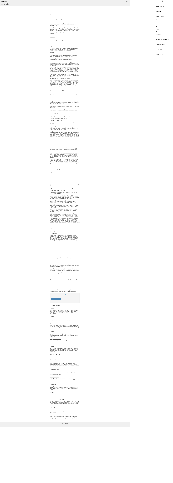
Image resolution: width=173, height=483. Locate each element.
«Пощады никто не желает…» (160, 54)
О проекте (62, 423)
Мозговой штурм (54, 407)
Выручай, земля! (158, 46)
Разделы (66, 423)
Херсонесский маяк (159, 26)
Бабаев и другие (158, 34)
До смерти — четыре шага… (160, 41)
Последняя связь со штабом (160, 24)
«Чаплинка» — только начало (160, 16)
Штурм (52, 308)
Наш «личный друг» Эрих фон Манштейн (162, 39)
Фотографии (158, 57)
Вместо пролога (158, 8)
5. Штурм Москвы (54, 377)
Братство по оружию (159, 51)
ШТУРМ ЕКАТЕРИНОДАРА (57, 399)
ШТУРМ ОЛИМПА (55, 354)
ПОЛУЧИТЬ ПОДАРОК (56, 299)
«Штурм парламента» (55, 339)
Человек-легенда (158, 36)
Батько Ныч (158, 29)
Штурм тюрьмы (54, 384)
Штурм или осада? (55, 369)
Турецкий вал (158, 19)
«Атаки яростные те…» (159, 21)
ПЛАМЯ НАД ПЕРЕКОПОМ (160, 6)
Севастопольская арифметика (160, 44)
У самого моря (158, 11)
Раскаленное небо (159, 49)
